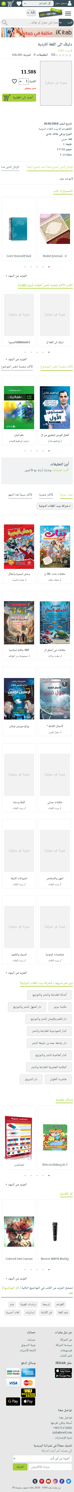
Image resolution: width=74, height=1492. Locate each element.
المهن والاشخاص (54, 878)
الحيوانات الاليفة (19, 878)
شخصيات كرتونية (55, 954)
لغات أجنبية (12, 1312)
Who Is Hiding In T (55, 1165)
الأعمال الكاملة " (55, 726)
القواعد (60, 1304)
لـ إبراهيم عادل (55, 441)
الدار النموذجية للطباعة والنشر (49, 1031)
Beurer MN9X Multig (55, 1259)
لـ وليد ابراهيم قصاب (19, 441)
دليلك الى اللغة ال (55, 342)
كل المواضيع (11, 1288)
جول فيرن (54, 732)
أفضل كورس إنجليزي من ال (55, 435)
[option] (55, 229)
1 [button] (49, 267)
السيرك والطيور (19, 954)
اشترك (20, 1467)
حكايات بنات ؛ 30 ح (54, 574)
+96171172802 (62, 1428)
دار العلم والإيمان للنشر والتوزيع (49, 1019)
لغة (71, 1293)
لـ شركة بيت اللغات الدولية (55, 506)
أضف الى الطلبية (23, 97)
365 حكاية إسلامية (19, 650)
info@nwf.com (62, 1433)
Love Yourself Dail (19, 256)
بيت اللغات (63, 50)
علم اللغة (63, 1312)
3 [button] (37, 267)
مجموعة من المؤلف (18, 656)
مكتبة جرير (60, 1007)
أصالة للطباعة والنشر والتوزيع (49, 995)
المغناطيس (19, 1165)
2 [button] (43, 267)
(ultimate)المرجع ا (19, 342)
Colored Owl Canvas (19, 1259)
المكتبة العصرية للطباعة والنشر (49, 1067)
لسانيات (30, 1312)
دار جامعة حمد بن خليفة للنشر (49, 1043)
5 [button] (25, 267)
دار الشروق (31, 1079)
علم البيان (19, 435)
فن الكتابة (46, 1312)
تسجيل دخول (61, 3)
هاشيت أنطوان (58, 1079)
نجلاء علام (54, 580)
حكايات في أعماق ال (55, 650)
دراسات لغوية (28, 1304)
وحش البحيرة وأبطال (19, 574)
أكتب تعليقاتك (60, 470)
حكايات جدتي (54, 802)
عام (12, 1304)
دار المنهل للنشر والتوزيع (27, 1007)
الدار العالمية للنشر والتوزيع (51, 1055)
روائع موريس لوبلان (19, 726)
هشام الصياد (18, 580)
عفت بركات (53, 656)
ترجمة (46, 1304)
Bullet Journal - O (55, 256)
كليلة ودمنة (19, 802)
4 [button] (31, 267)
